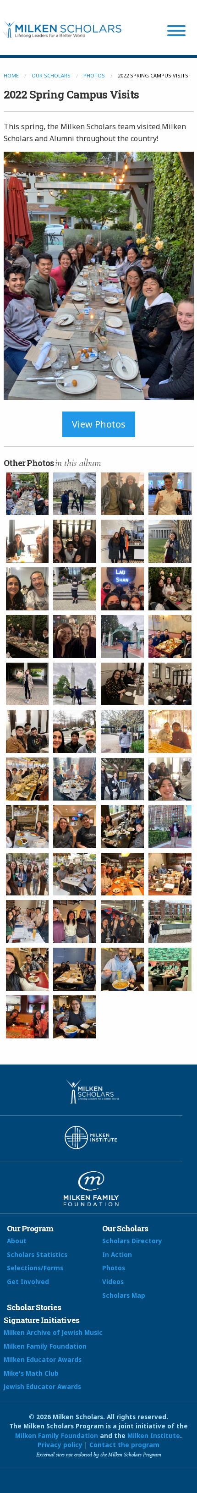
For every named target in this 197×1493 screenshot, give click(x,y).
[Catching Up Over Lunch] (27, 588)
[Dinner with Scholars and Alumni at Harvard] (170, 684)
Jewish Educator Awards (42, 1386)
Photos (94, 75)
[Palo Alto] (170, 588)
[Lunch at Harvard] (27, 541)
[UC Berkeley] (122, 636)
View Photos (99, 424)
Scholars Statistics (37, 1254)
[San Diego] (74, 874)
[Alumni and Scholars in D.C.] (27, 779)
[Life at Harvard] (122, 969)
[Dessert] (122, 588)
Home (11, 75)
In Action (117, 1254)
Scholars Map (123, 1295)
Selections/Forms (35, 1267)
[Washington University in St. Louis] (27, 969)
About (17, 1240)
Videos (113, 1281)
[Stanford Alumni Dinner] (27, 494)
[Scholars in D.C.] (170, 731)
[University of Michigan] (27, 1016)
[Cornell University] (122, 731)
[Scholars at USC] (74, 826)
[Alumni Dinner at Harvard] (122, 684)
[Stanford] (74, 588)
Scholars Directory (132, 1240)
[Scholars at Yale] (27, 921)
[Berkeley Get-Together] (74, 636)
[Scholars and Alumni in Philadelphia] (170, 969)
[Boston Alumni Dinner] (74, 541)
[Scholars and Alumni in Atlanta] (74, 779)
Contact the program (124, 1444)
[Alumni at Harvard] (27, 731)
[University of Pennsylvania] (74, 921)
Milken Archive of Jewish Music (53, 1332)
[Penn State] (74, 494)
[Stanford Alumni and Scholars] (27, 636)
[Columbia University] (170, 826)
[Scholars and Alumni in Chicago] (122, 874)
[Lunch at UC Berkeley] (170, 636)
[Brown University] (74, 731)
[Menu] (176, 32)
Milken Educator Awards (43, 1359)
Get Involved (28, 1281)
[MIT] (170, 541)
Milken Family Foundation (45, 1346)
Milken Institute (153, 1435)
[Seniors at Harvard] (122, 541)
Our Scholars (51, 75)
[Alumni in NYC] (122, 826)
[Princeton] (27, 874)
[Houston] (170, 874)
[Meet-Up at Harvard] (170, 494)
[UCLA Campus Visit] (27, 826)
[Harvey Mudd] (122, 779)
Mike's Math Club (31, 1373)
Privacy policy (60, 1444)
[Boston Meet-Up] (122, 494)
